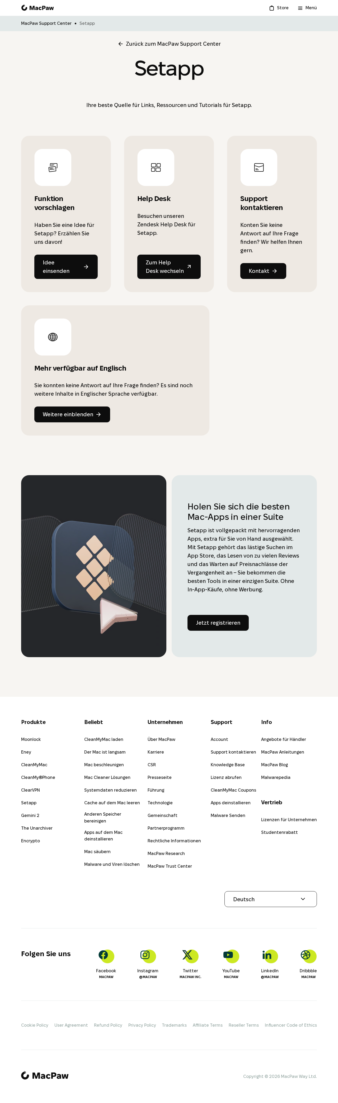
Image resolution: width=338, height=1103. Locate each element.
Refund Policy (108, 1025)
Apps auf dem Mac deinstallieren (103, 836)
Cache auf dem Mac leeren (112, 803)
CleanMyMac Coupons (233, 790)
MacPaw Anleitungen (282, 752)
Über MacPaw (161, 739)
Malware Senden (228, 815)
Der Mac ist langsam (105, 752)
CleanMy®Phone (38, 777)
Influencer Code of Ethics (291, 1025)
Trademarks (174, 1025)
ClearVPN (30, 790)
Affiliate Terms (208, 1025)
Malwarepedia (275, 777)
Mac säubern (97, 851)
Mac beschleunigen (104, 765)
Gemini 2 (30, 815)
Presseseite (160, 777)
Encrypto (30, 841)
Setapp (28, 803)
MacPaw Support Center (46, 23)
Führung (156, 790)
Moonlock (31, 739)
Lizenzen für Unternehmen (289, 819)
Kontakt (259, 271)
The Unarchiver (37, 828)
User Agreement (71, 1025)
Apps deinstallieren (231, 803)
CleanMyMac (34, 765)
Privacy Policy (142, 1025)
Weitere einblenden (68, 414)
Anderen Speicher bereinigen (102, 817)
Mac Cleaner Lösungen (107, 777)
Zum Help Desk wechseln (165, 267)
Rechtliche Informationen (174, 841)
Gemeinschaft (162, 815)
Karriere (156, 752)
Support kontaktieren (233, 752)
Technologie (160, 803)
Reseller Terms (244, 1025)
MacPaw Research (166, 853)
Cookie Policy (34, 1025)
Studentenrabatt (279, 832)
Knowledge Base (228, 765)
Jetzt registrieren (218, 623)
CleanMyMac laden (103, 739)
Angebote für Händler (283, 739)
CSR (152, 765)
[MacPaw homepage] (37, 7)
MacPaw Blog (274, 765)
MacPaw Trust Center (170, 866)
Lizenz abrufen (226, 777)
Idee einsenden (56, 267)
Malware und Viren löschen (112, 864)
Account (219, 739)
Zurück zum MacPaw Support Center (173, 44)
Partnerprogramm (166, 828)
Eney (26, 752)
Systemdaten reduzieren (110, 790)
